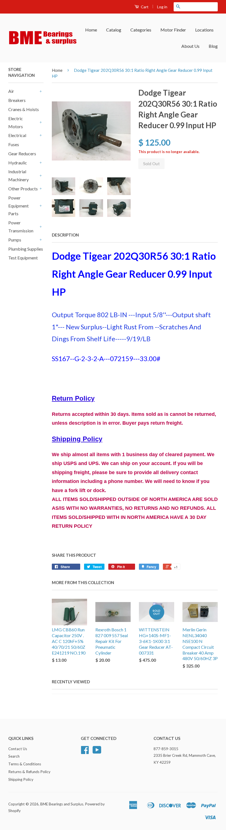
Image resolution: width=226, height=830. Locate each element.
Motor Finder (173, 29)
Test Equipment (23, 257)
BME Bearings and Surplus (61, 804)
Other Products (23, 188)
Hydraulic (17, 162)
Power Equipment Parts (18, 205)
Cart (144, 6)
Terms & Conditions (24, 764)
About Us (190, 46)
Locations (204, 29)
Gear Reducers (22, 153)
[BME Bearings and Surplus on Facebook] (85, 752)
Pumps (14, 239)
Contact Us (17, 749)
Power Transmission (20, 226)
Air (11, 91)
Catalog (113, 29)
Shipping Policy (20, 779)
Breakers (17, 100)
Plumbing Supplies (25, 248)
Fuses (13, 144)
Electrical (17, 135)
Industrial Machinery (18, 175)
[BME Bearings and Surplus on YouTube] (97, 752)
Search (14, 756)
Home (91, 29)
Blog (213, 46)
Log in (162, 6)
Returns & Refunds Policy (29, 771)
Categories (140, 29)
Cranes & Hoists (23, 109)
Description (65, 234)
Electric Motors (15, 122)
